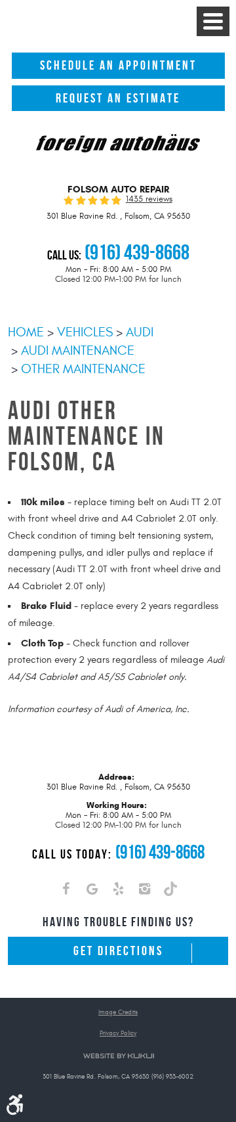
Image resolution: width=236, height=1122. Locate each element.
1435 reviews (149, 199)
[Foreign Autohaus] (118, 144)
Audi (139, 332)
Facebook (65, 891)
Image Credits (118, 1012)
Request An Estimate (118, 98)
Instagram (144, 891)
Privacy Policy (118, 1033)
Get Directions (118, 951)
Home (26, 332)
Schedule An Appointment (118, 65)
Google (92, 891)
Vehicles (85, 332)
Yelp (118, 891)
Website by (118, 1056)
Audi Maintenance (77, 350)
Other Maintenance (83, 368)
